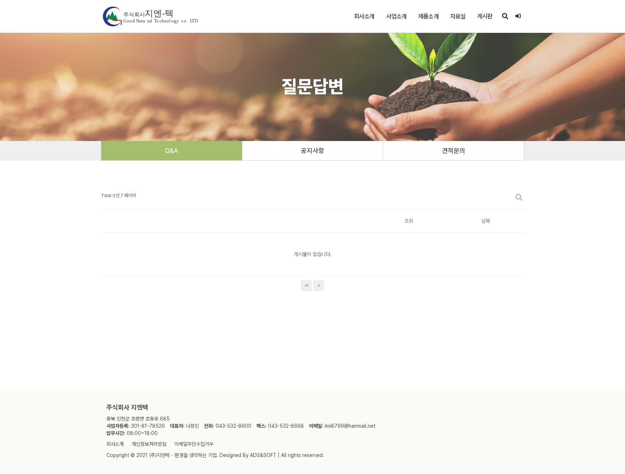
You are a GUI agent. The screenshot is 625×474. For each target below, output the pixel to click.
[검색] (504, 16)
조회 (408, 221)
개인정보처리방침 (149, 444)
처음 (306, 285)
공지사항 (312, 150)
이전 (318, 285)
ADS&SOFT (263, 455)
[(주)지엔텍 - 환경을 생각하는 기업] (150, 16)
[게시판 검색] (519, 197)
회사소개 (364, 16)
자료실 (457, 16)
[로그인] (517, 16)
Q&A (171, 150)
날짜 (485, 221)
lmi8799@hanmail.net (350, 426)
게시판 (484, 16)
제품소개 (428, 16)
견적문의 (453, 150)
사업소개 (396, 16)
